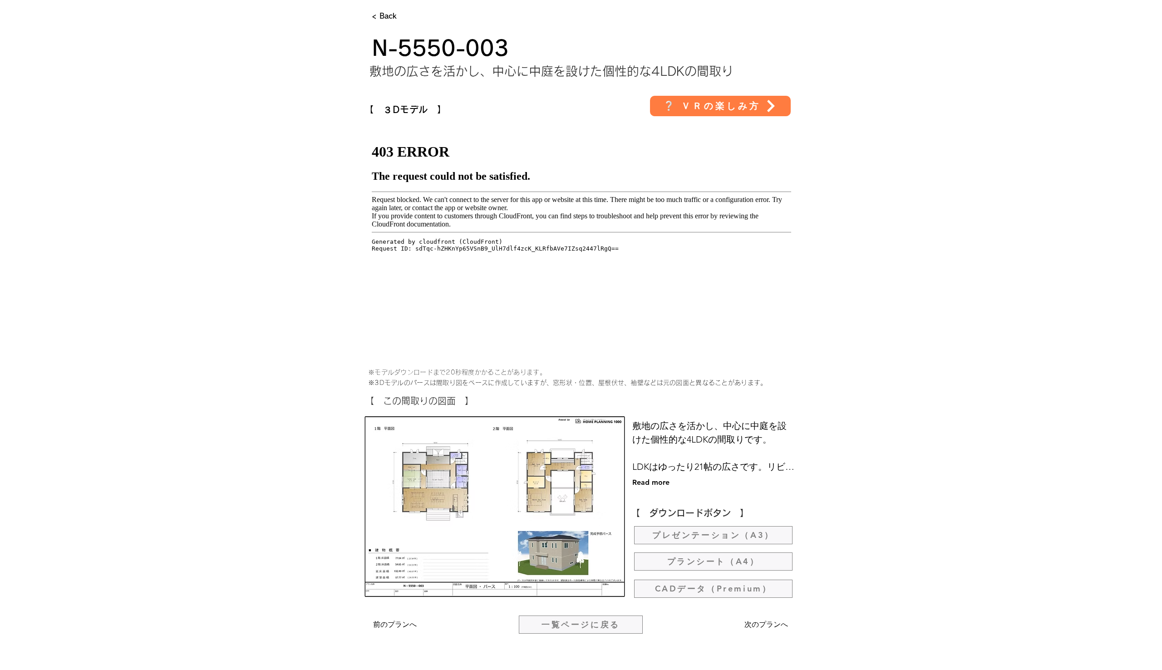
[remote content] (581, 244)
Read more (651, 482)
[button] (720, 106)
